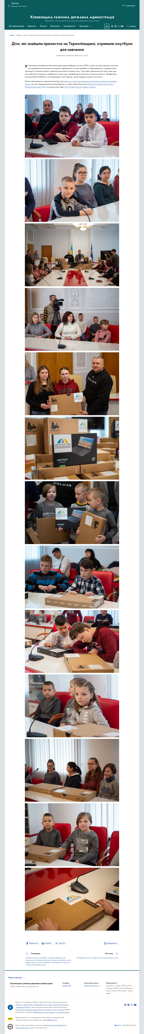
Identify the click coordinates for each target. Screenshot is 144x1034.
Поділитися (33, 943)
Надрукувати (112, 943)
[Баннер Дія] (106, 26)
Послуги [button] (43, 26)
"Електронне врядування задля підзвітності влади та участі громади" (40, 1010)
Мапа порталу (15, 978)
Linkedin (48, 943)
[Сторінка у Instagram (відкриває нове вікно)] (115, 26)
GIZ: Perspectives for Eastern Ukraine (80, 87)
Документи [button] (55, 26)
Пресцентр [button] (84, 26)
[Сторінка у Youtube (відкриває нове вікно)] (122, 26)
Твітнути (61, 943)
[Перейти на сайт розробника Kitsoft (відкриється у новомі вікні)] (117, 1025)
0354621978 (66, 986)
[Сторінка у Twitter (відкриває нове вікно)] (119, 26)
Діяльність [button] (32, 26)
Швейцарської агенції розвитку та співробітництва (51, 1012)
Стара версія (130, 6)
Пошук (133, 26)
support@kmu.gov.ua (49, 1020)
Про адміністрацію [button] (16, 26)
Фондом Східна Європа (24, 1005)
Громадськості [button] (70, 26)
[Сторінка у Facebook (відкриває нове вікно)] (112, 26)
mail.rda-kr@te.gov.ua (91, 986)
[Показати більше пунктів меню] (91, 26)
